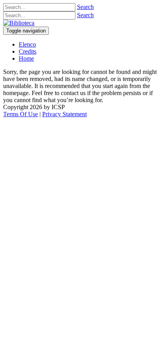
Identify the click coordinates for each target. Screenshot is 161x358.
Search (85, 7)
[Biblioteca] (18, 23)
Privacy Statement (64, 114)
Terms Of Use (20, 114)
